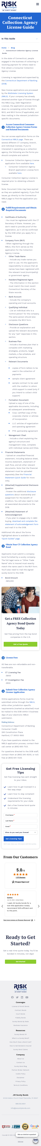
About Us (20, 1059)
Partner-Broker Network (20, 1070)
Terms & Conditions (21, 1085)
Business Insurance (21, 1025)
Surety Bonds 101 (20, 1034)
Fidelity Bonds (20, 1018)
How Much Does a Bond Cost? (20, 1042)
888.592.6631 (21, 1104)
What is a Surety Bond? (20, 1038)
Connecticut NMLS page (12, 139)
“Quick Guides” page (11, 539)
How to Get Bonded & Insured (20, 1046)
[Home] (9, 3)
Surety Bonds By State (20, 1021)
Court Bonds (20, 1014)
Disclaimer (20, 1077)
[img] (20, 874)
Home (4, 48)
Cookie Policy (20, 1074)
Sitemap (20, 1141)
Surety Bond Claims (20, 1049)
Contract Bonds (20, 1010)
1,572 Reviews (20, 877)
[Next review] (38, 906)
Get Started (20, 962)
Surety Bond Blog (20, 1066)
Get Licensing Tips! (14, 839)
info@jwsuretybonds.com (20, 1108)
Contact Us (21, 1062)
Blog (13, 48)
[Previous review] (2, 906)
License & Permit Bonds (20, 1006)
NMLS (31, 702)
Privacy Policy (20, 1081)
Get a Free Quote (20, 644)
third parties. (32, 844)
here (32, 163)
